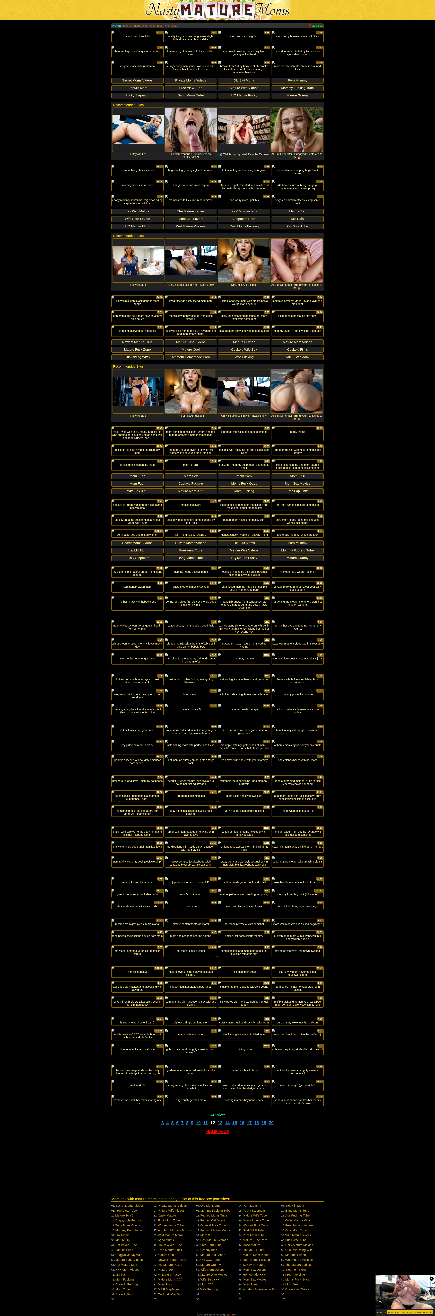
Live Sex (317, 25)
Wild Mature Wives (298, 1235)
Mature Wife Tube (255, 1215)
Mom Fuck (165, 1284)
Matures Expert (295, 1255)
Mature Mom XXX (170, 1279)
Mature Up (122, 1240)
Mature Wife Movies (213, 1274)
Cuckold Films (125, 1294)
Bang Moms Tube (297, 1210)
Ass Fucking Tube (297, 1215)
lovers (127, 25)
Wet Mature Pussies (299, 1259)
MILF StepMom (168, 1289)
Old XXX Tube (210, 1259)
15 (234, 1122)
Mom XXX (207, 1284)
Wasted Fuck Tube (255, 1225)
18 (256, 1122)
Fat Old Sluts (124, 1250)
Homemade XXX (254, 1274)
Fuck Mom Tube (169, 1220)
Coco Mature (251, 1245)
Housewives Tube (170, 1245)
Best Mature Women (214, 1240)
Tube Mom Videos (127, 1225)
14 (227, 1122)
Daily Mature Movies (299, 1245)
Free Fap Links (295, 1274)
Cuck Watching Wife (299, 1250)
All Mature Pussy (169, 1274)
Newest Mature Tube (172, 1259)
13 (220, 1122)
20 (271, 1122)
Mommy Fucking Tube (215, 1210)
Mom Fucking (124, 1279)
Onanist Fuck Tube (213, 1225)
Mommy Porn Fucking (130, 1230)
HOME (116, 25)
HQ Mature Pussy (170, 1264)
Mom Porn (250, 1284)
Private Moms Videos (172, 1205)
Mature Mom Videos (256, 1255)
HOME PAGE (217, 1132)
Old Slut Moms (210, 1205)
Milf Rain (121, 1274)
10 (198, 1122)
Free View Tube (126, 1210)
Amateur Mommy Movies (175, 1230)
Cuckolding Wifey (297, 1289)
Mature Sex (165, 1269)
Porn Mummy (252, 1205)
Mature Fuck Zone (212, 1255)
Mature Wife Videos (171, 1210)
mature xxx (140, 25)
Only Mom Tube (296, 1230)
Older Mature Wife (297, 1220)
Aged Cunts (166, 1240)
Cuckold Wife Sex (170, 1294)
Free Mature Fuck (170, 1250)
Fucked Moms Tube (213, 1215)
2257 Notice (231, 1315)
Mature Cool (166, 1255)
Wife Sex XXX (210, 1279)
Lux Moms (122, 1235)
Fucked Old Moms (212, 1220)
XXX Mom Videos (127, 1269)
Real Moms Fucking (256, 1259)
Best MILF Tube (253, 1230)
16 (242, 1122)
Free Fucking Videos (299, 1225)
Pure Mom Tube (254, 1235)
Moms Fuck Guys (297, 1279)
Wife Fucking (209, 1289)
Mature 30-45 (124, 1215)
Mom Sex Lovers (254, 1269)
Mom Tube (122, 1289)
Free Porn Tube (211, 1245)
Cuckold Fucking (126, 1284)
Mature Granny (210, 1264)
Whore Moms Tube (171, 1225)
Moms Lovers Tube (256, 1220)
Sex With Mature (254, 1264)
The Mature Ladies (298, 1264)
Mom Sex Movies (254, 1279)
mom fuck (156, 25)
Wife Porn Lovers (212, 1269)
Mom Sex (291, 1284)
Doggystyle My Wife (128, 1255)
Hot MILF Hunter (254, 1250)
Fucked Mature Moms (215, 1230)
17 (249, 1122)
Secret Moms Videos (129, 1205)
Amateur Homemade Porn (260, 1289)
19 (264, 1122)
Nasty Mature (167, 1215)
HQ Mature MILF (126, 1264)
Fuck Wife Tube (296, 1240)
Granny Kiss (208, 1250)
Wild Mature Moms (170, 1235)
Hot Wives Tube (126, 1245)
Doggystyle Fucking (128, 1220)
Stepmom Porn (295, 1269)
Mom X (205, 1235)
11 (205, 1122)
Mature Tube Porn (255, 1240)
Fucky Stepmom (254, 1210)
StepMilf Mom (294, 1205)
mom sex (171, 25)
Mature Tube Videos (129, 1259)
